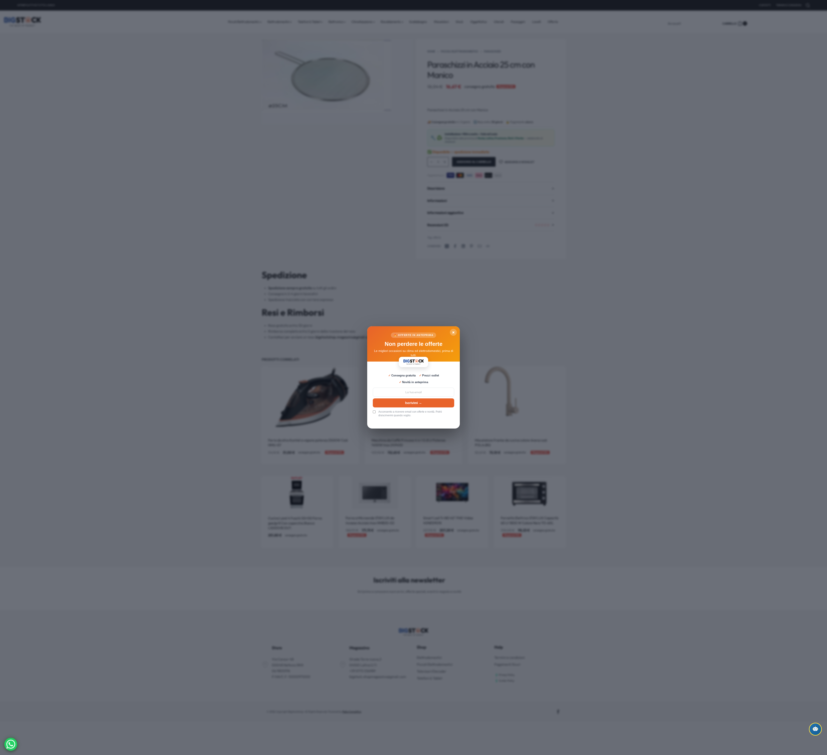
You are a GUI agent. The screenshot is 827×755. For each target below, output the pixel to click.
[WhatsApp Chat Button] (10, 744)
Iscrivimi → (413, 403)
